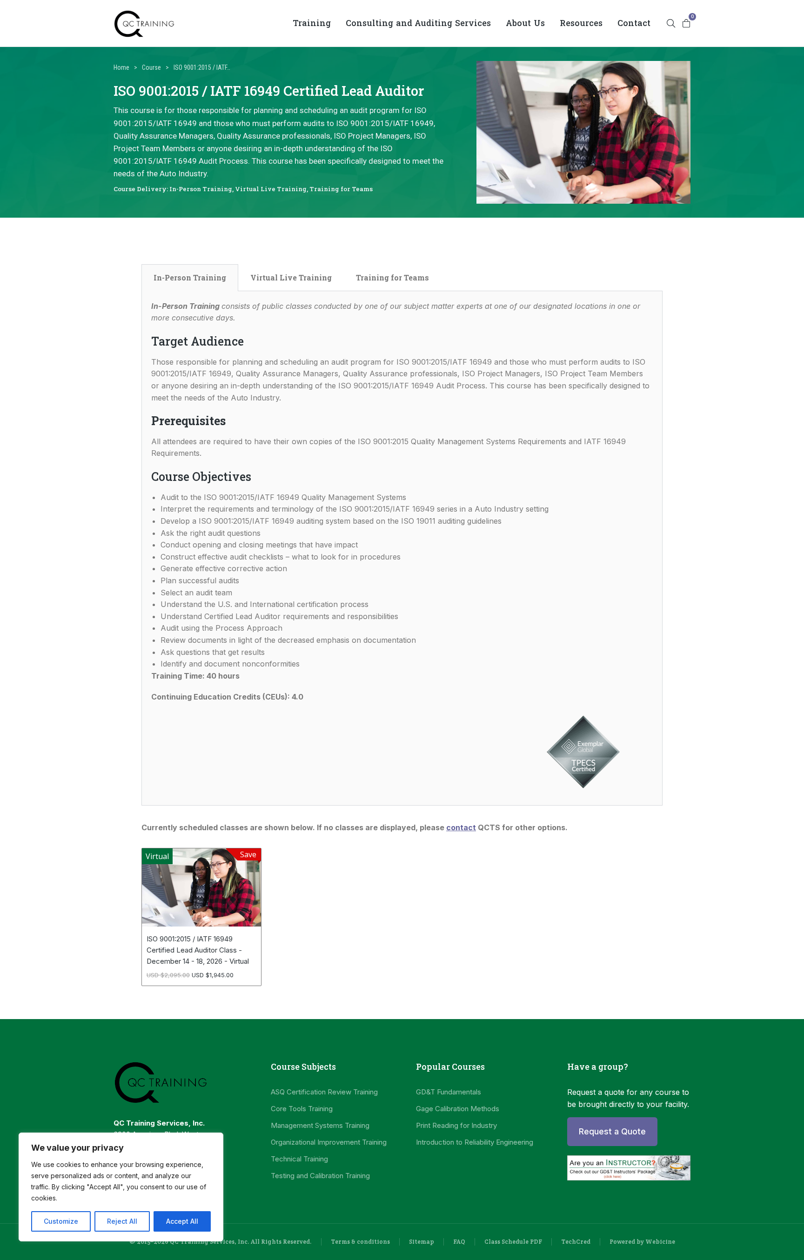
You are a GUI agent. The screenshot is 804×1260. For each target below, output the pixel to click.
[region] (121, 1187)
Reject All (122, 1221)
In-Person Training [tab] (190, 277)
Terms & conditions (360, 1242)
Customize (61, 1221)
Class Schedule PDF (513, 1242)
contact (461, 827)
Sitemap (421, 1242)
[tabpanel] (402, 548)
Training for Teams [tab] (392, 277)
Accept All (182, 1221)
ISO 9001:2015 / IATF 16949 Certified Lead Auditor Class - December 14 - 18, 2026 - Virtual (198, 950)
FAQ (459, 1242)
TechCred (575, 1242)
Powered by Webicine (642, 1242)
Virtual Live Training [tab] (291, 277)
